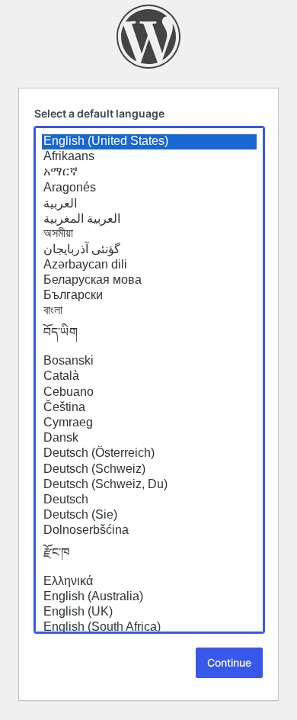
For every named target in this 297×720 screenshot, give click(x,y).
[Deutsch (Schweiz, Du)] (149, 485)
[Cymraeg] (149, 423)
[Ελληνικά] (149, 582)
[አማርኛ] (149, 172)
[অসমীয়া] (149, 234)
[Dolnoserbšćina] (149, 530)
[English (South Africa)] (149, 627)
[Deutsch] (149, 500)
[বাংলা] (149, 311)
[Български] (149, 296)
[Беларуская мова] (149, 280)
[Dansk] (149, 438)
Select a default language (99, 113)
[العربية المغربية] (149, 219)
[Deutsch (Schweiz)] (149, 469)
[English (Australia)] (149, 597)
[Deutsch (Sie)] (149, 515)
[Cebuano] (149, 392)
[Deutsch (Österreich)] (149, 453)
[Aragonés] (149, 188)
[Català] (149, 376)
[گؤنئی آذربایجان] (149, 249)
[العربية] (149, 203)
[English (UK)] (149, 612)
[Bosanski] (149, 361)
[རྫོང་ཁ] (149, 556)
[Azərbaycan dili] (149, 265)
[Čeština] (149, 408)
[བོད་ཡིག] (149, 336)
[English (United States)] (149, 141)
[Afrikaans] (149, 157)
